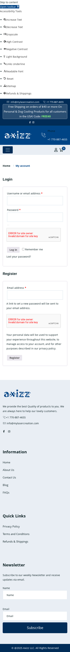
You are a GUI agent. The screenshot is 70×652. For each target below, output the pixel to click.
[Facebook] (30, 122)
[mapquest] (40, 122)
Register (15, 357)
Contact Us (9, 477)
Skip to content (9, 2)
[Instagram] (33, 122)
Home (6, 165)
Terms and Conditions (16, 534)
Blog (5, 485)
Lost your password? (18, 256)
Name (6, 588)
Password (19, 210)
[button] (9, 6)
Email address (22, 287)
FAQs (6, 492)
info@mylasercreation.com (24, 102)
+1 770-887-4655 (55, 102)
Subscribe (35, 627)
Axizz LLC (28, 648)
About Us (8, 470)
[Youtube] (37, 122)
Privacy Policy (11, 526)
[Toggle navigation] (8, 149)
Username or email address (30, 193)
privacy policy (47, 348)
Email (6, 609)
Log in (13, 249)
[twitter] (13, 431)
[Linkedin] (20, 431)
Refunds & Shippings (15, 541)
